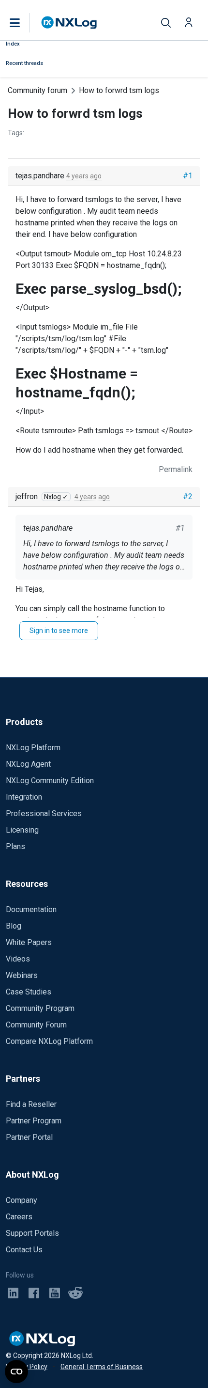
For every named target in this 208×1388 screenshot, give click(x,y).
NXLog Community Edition (50, 780)
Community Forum (36, 1024)
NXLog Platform (33, 747)
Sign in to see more (59, 630)
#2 (188, 496)
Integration (24, 797)
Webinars (22, 975)
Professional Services (44, 813)
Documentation (31, 909)
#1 (188, 175)
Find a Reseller (31, 1104)
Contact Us (24, 1249)
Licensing (22, 830)
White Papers (29, 942)
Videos (18, 958)
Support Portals (32, 1233)
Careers (19, 1216)
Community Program (40, 1008)
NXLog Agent (28, 764)
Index (13, 44)
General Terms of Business (101, 1367)
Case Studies (28, 991)
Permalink (176, 469)
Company (21, 1200)
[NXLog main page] (69, 22)
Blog (13, 926)
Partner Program (33, 1120)
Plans (15, 846)
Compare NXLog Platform (49, 1041)
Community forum (37, 90)
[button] (25, 22)
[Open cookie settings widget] (16, 1371)
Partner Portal (29, 1137)
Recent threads (24, 63)
